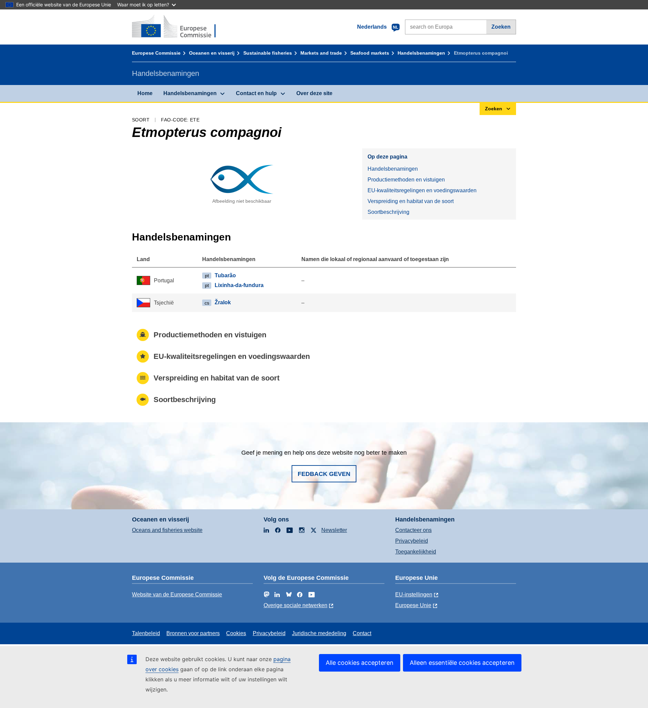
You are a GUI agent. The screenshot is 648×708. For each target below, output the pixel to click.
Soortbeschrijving (388, 212)
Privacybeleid (411, 541)
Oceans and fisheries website (167, 530)
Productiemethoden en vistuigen (406, 179)
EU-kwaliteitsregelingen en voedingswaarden (422, 190)
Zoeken (501, 27)
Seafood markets (369, 53)
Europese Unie (413, 605)
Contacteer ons (413, 530)
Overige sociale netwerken (295, 605)
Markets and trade (321, 53)
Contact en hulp (256, 93)
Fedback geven (324, 474)
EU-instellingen (413, 594)
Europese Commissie (156, 53)
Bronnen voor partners (193, 633)
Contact (362, 633)
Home (145, 93)
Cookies (236, 633)
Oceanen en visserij (212, 53)
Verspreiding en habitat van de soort (411, 201)
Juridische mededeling (319, 633)
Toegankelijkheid (415, 552)
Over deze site (314, 93)
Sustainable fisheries (267, 53)
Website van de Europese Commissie (177, 594)
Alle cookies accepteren (360, 662)
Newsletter (334, 530)
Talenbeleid (146, 633)
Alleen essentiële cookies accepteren (462, 662)
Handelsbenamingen (421, 53)
